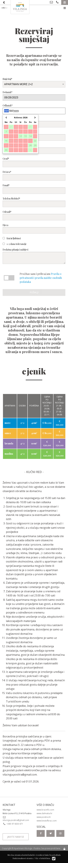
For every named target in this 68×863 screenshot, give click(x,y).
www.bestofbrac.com (47, 820)
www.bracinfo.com (45, 809)
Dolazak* (7, 92)
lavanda (9, 443)
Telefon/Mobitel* (11, 198)
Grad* (6, 158)
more (8, 422)
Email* (6, 185)
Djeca (5, 225)
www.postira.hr (44, 817)
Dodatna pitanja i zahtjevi (15, 249)
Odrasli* (7, 211)
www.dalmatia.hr (44, 813)
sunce (8, 433)
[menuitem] (7, 8)
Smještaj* (7, 79)
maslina (9, 453)
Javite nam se (15, 836)
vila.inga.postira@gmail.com (20, 774)
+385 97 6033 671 (14, 823)
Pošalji (34, 292)
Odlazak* (8, 105)
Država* (7, 171)
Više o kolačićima (42, 858)
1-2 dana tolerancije (16, 244)
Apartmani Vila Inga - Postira (27, 848)
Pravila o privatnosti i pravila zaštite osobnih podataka (41, 277)
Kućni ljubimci (13, 238)
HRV (3, 7)
